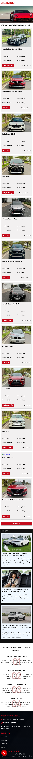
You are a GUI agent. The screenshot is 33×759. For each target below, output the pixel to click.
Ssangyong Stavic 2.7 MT (10, 346)
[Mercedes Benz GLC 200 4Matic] (16, 38)
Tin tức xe (4, 743)
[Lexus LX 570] (16, 420)
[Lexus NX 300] (16, 377)
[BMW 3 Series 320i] (16, 454)
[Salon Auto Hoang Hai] (8, 3)
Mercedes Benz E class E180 (10, 304)
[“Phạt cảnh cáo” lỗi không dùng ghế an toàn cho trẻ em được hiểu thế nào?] (16, 579)
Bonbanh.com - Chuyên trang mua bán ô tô (20, 756)
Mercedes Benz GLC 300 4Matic (12, 91)
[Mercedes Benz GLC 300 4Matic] (16, 80)
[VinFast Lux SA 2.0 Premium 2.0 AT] (16, 488)
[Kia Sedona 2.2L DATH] (16, 123)
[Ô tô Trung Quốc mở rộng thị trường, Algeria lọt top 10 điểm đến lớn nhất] (16, 543)
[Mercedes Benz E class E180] (16, 292)
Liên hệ (3, 747)
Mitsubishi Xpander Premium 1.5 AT (12, 219)
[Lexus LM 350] (16, 165)
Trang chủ (4, 736)
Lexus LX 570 (6, 431)
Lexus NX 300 (6, 389)
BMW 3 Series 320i (7, 457)
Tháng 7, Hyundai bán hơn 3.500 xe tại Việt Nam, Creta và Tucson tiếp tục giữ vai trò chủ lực (16, 628)
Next (31, 14)
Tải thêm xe (16, 523)
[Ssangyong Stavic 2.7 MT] (16, 335)
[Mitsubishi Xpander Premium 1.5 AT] (16, 207)
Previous (2, 14)
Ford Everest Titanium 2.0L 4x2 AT (12, 261)
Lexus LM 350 (6, 176)
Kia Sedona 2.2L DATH (9, 134)
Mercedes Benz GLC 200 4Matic (12, 49)
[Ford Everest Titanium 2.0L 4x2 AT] (16, 250)
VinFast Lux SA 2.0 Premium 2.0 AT (12, 500)
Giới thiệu (4, 740)
